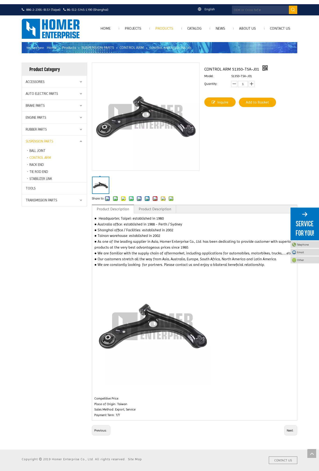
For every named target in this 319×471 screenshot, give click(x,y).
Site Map (135, 459)
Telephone (303, 244)
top (311, 453)
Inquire (222, 102)
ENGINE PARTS (36, 117)
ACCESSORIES (35, 82)
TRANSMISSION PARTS (41, 200)
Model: (209, 76)
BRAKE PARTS (35, 105)
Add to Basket (257, 102)
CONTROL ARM (40, 158)
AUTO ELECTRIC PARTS (42, 94)
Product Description (113, 209)
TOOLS (30, 188)
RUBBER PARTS (36, 129)
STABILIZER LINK (40, 179)
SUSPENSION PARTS (39, 141)
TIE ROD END (38, 172)
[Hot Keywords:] (293, 10)
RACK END (36, 165)
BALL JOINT (37, 151)
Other (300, 260)
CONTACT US (283, 460)
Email (300, 252)
